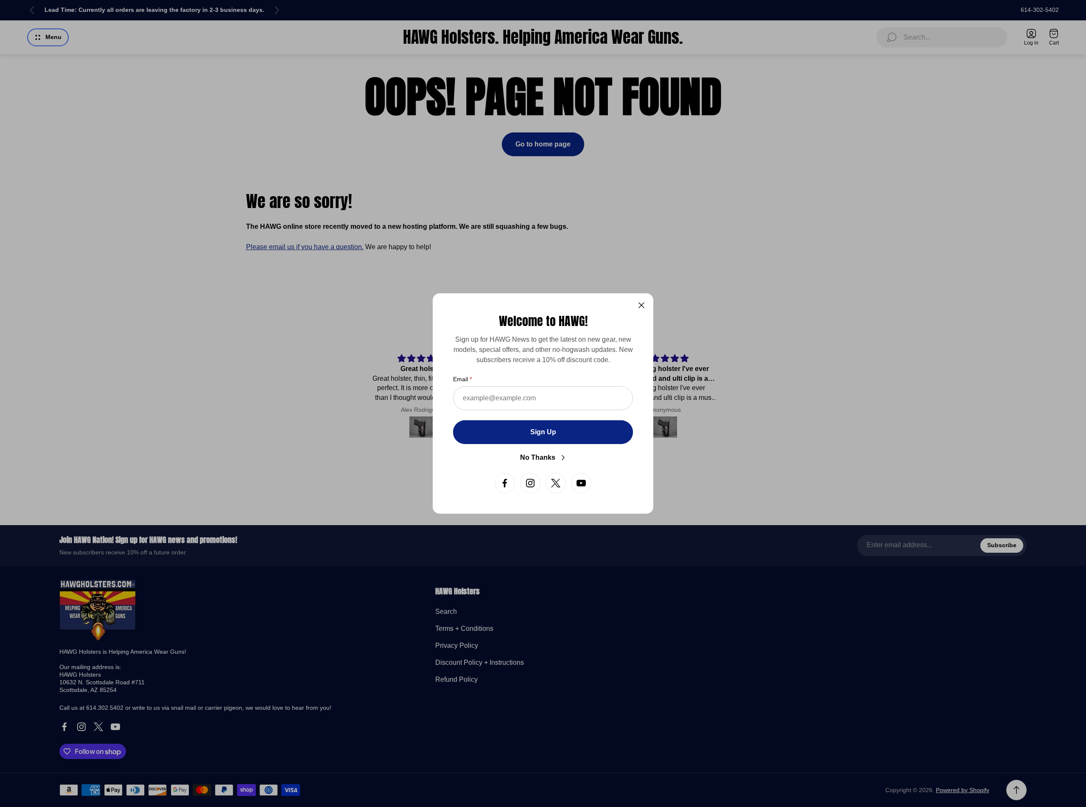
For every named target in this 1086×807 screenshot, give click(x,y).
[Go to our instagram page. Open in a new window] (530, 483)
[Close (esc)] (641, 305)
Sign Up (543, 432)
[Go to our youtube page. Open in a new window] (581, 483)
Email (460, 379)
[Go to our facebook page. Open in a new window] (505, 483)
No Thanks (537, 457)
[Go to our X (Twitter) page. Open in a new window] (556, 483)
